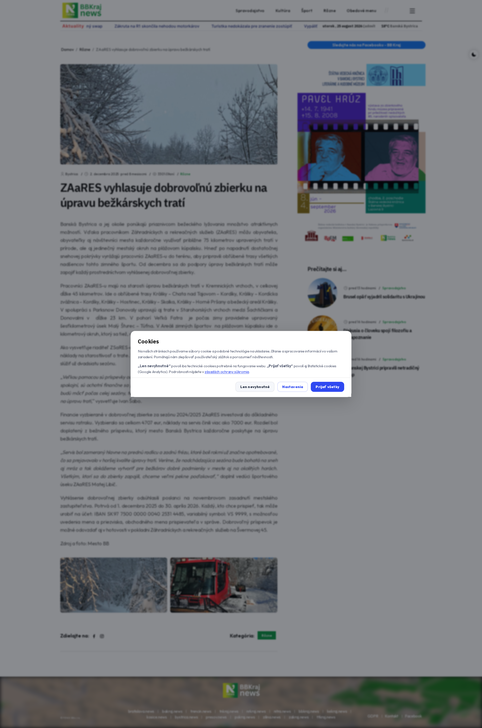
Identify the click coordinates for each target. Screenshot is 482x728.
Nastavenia (292, 387)
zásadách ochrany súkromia (227, 371)
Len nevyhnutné (255, 387)
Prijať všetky (327, 387)
